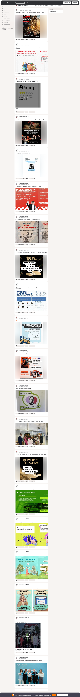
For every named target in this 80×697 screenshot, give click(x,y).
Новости (3, 25)
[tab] (36, 5)
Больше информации (20, 3)
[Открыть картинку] (27, 61)
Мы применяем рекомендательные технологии (7, 28)
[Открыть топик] (31, 13)
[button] (20, 39)
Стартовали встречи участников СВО (24, 649)
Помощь (9, 24)
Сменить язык (4, 22)
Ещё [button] (6, 25)
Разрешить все (67, 2)
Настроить (75, 2)
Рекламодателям (5, 24)
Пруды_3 (17, 108)
